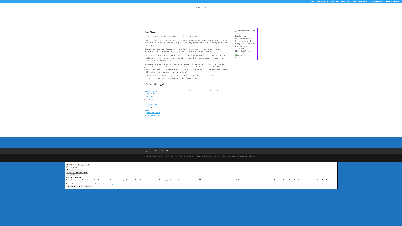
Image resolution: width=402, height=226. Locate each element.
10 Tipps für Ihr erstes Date (317, 1)
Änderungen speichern (85, 186)
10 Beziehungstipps (359, 1)
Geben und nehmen (153, 113)
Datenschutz (159, 151)
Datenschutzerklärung (105, 184)
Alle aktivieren (71, 186)
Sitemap (169, 151)
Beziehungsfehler (391, 1)
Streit (148, 110)
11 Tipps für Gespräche (375, 1)
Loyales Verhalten (152, 91)
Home (198, 7)
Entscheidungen (152, 105)
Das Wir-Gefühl (151, 94)
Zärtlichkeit (150, 99)
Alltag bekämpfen (153, 115)
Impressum (148, 151)
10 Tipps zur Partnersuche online (339, 1)
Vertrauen (149, 96)
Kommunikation (151, 102)
